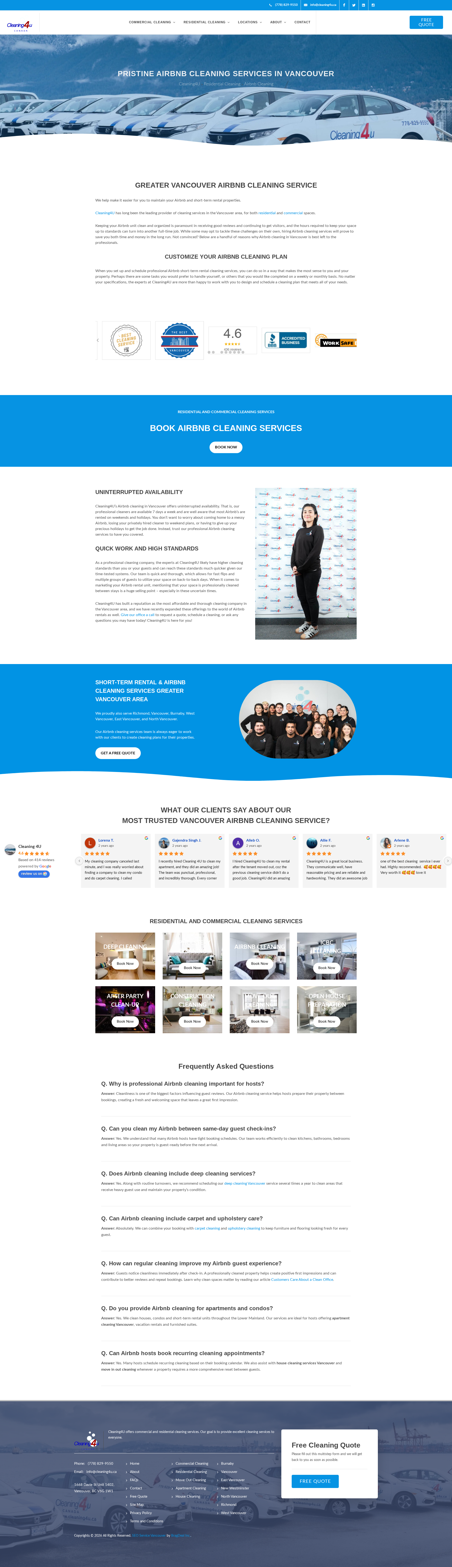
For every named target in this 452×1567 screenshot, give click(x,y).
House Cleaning (188, 1496)
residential (267, 213)
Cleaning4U (105, 213)
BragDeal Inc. (180, 1535)
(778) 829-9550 (100, 1463)
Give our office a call (138, 615)
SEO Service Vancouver (149, 1535)
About (134, 1472)
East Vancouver (127, 719)
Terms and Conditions (146, 1521)
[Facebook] (344, 5)
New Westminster (235, 1488)
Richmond (141, 713)
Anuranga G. (256, 840)
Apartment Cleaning (191, 1488)
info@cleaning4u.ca (101, 1472)
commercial (294, 213)
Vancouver (160, 713)
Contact (136, 1488)
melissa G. (328, 840)
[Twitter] (354, 5)
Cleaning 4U (29, 847)
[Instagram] (373, 5)
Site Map (137, 1505)
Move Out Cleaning (191, 1480)
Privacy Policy (141, 1513)
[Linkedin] (363, 5)
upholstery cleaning (244, 1228)
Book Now (125, 964)
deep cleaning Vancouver (244, 1183)
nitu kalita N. (183, 840)
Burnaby (177, 713)
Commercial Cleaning (192, 1463)
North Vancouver (163, 719)
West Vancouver (233, 1513)
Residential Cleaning (191, 1472)
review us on (31, 873)
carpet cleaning (207, 1228)
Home (134, 1463)
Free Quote (138, 1496)
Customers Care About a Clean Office (302, 1280)
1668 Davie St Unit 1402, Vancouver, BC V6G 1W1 (94, 1488)
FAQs (134, 1480)
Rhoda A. (105, 840)
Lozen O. (401, 840)
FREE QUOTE (426, 22)
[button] (209, 352)
